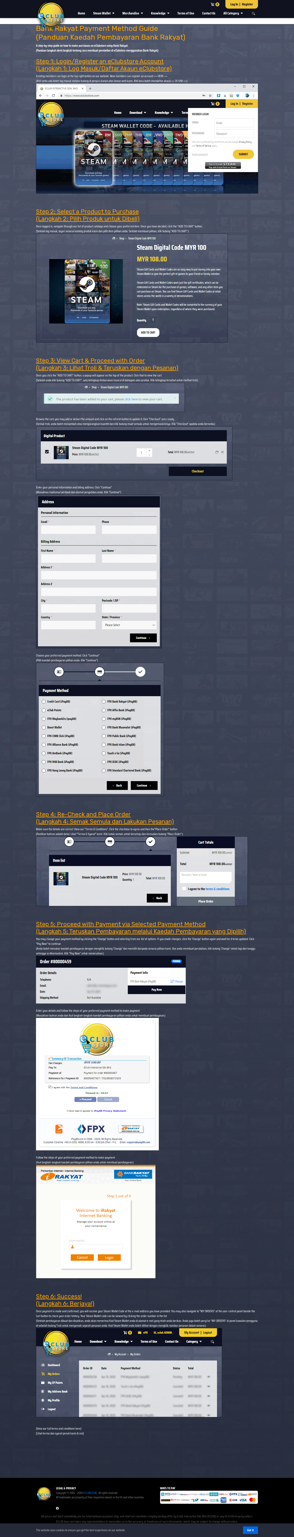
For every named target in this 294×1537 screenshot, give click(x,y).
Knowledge (158, 13)
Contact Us (208, 13)
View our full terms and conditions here (59, 1428)
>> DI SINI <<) (179, 80)
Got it (250, 1530)
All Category (231, 13)
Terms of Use (185, 13)
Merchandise (131, 13)
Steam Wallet (102, 13)
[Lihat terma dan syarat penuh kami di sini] (60, 1433)
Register (247, 4)
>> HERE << (160, 76)
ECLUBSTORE (90, 1493)
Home (81, 13)
